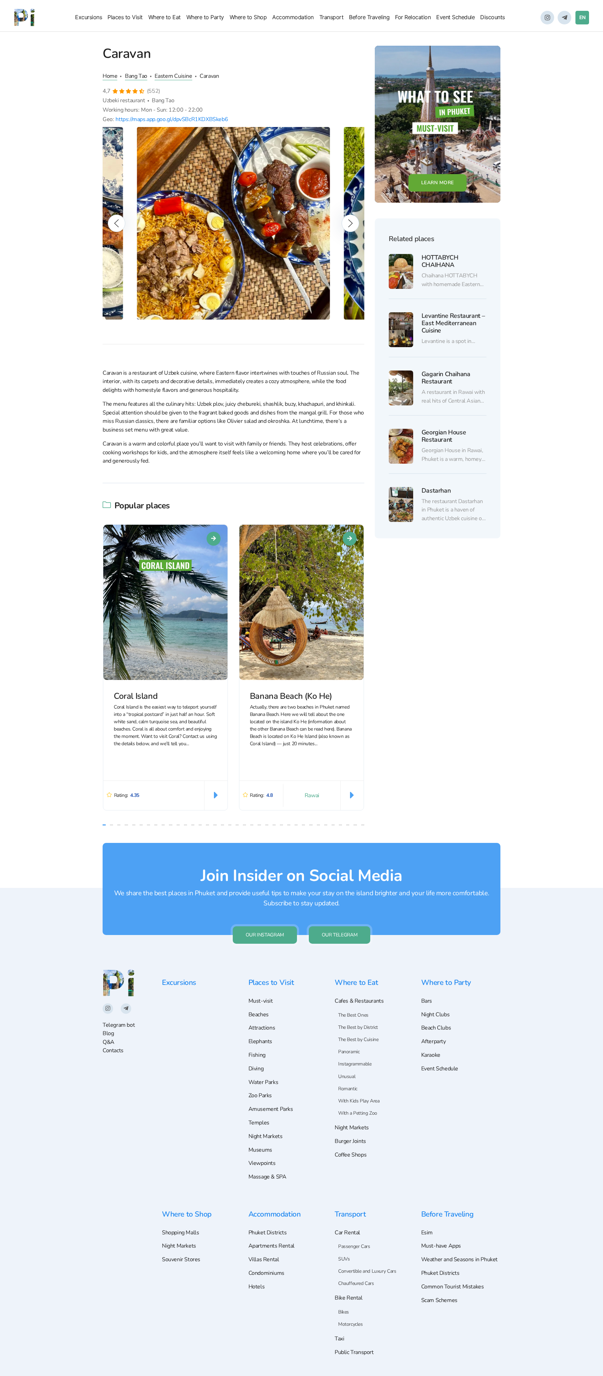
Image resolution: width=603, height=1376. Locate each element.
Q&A (108, 1042)
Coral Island (135, 696)
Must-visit (260, 1001)
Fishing (257, 1055)
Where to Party (205, 17)
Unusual (346, 1076)
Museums (260, 1150)
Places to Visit (125, 17)
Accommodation (293, 17)
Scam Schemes (439, 1300)
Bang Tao (136, 76)
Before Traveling (369, 17)
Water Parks (263, 1082)
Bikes (343, 1312)
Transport (331, 17)
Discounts (492, 17)
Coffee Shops (350, 1155)
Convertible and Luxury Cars (367, 1271)
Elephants (260, 1041)
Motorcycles (350, 1324)
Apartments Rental (271, 1246)
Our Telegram (340, 935)
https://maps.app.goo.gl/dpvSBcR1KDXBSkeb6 (172, 119)
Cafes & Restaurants (359, 1001)
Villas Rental (263, 1259)
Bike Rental (349, 1298)
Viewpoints (262, 1163)
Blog (108, 1033)
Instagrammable (354, 1064)
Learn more (437, 182)
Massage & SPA (267, 1177)
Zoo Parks (260, 1095)
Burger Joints (350, 1141)
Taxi (339, 1339)
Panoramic (348, 1051)
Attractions (261, 1028)
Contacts (113, 1050)
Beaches (258, 1014)
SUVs (344, 1259)
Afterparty (433, 1041)
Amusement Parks (270, 1109)
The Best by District (358, 1027)
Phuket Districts (267, 1232)
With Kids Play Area (359, 1101)
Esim (427, 1232)
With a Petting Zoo (357, 1113)
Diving (256, 1068)
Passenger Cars (354, 1246)
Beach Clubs (436, 1028)
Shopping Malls (180, 1232)
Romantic (347, 1088)
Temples (258, 1123)
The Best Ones (353, 1015)
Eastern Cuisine (173, 76)
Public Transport (354, 1352)
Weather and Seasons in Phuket (459, 1259)
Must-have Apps (441, 1246)
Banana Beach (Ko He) (291, 696)
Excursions (88, 17)
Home (110, 76)
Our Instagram (265, 935)
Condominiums (266, 1273)
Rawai (312, 795)
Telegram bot (119, 1025)
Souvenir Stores (181, 1259)
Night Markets (265, 1136)
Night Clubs (435, 1014)
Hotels (256, 1287)
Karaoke (430, 1055)
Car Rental (347, 1232)
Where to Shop (248, 17)
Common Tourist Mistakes (452, 1287)
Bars (426, 1001)
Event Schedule (455, 17)
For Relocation (413, 17)
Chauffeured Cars (356, 1283)
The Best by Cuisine (358, 1039)
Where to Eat (164, 17)
